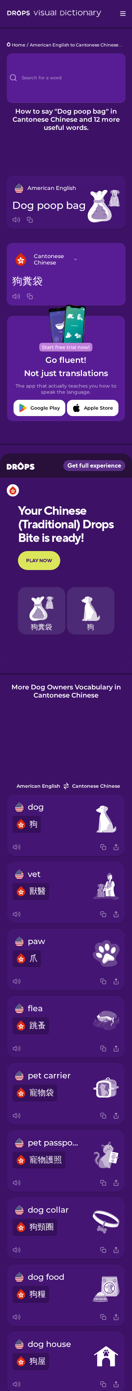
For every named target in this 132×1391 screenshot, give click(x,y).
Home (18, 44)
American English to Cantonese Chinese (74, 44)
